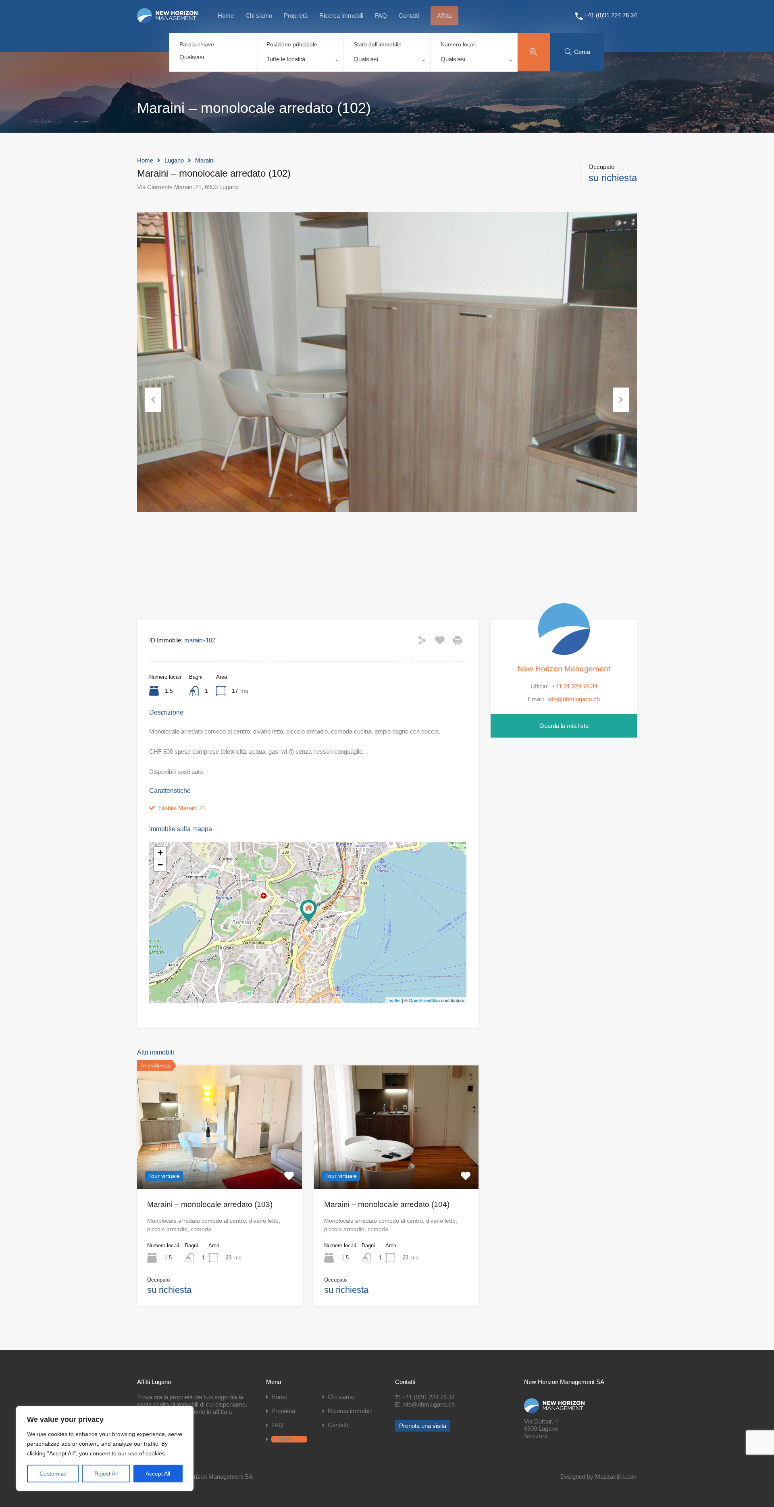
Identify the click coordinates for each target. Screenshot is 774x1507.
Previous (153, 400)
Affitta (444, 15)
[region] (105, 1448)
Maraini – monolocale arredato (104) (386, 1204)
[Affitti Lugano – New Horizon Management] (167, 20)
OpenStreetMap (424, 1000)
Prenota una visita (422, 1425)
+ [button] (160, 853)
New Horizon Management (564, 669)
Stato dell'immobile (378, 44)
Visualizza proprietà (219, 1164)
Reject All (106, 1473)
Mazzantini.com (616, 1476)
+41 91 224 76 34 (574, 685)
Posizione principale (291, 44)
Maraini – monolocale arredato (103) (210, 1204)
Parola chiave (196, 44)
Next (621, 400)
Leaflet (394, 1000)
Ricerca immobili (341, 15)
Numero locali (458, 44)
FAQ (381, 15)
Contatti (409, 15)
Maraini (204, 160)
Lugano (174, 160)
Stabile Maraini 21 (182, 808)
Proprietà (296, 15)
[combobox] (299, 61)
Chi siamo (259, 15)
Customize (53, 1473)
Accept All (158, 1473)
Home (226, 15)
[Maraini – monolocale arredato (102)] (308, 911)
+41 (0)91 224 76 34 (610, 15)
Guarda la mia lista (564, 725)
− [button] (160, 865)
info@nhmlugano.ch (573, 699)
